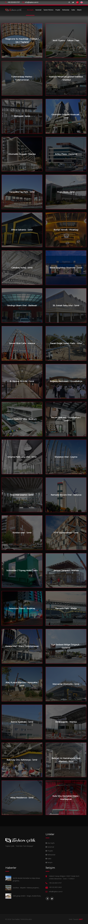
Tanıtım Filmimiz (48, 10)
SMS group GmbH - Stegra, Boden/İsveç (27, 896)
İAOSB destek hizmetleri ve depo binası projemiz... (26, 879)
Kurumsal (38, 10)
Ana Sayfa (30, 10)
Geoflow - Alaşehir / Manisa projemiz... (26, 888)
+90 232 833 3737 (14, 2)
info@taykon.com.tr (31, 2)
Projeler (57, 10)
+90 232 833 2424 (55, 887)
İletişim (79, 10)
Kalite (73, 10)
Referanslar (65, 10)
